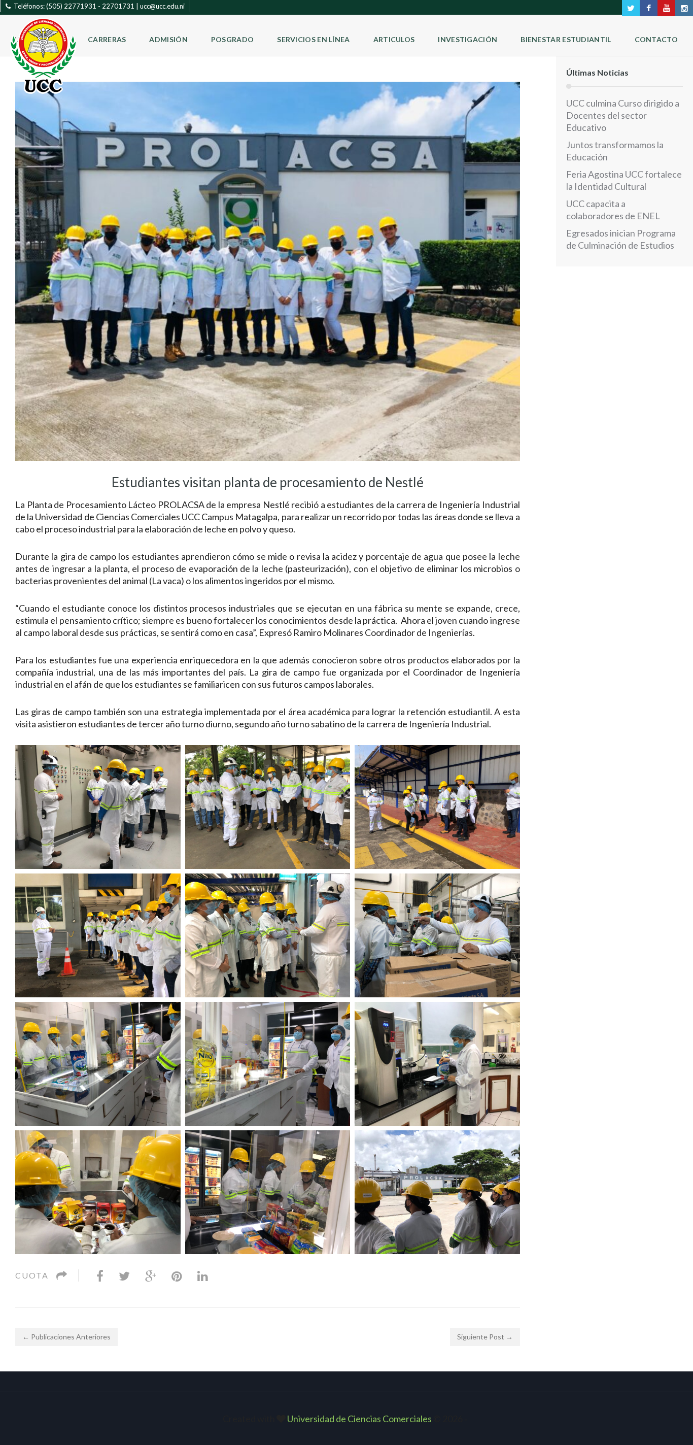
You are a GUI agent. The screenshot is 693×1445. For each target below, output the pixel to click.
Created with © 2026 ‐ (346, 1418)
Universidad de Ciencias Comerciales (360, 1418)
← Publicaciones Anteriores (66, 1336)
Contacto (656, 39)
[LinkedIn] (203, 1275)
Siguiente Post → (485, 1336)
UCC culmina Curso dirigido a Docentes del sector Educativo (622, 115)
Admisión (168, 39)
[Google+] (150, 1275)
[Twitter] (124, 1275)
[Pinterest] (177, 1275)
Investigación (467, 39)
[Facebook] (100, 1275)
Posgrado (232, 39)
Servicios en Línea (313, 39)
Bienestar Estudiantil (566, 39)
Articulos (394, 39)
